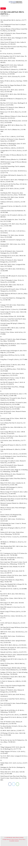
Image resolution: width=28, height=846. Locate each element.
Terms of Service (14, 839)
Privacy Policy (22, 839)
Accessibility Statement (14, 840)
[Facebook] (9, 784)
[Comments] (17, 784)
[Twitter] (13, 784)
